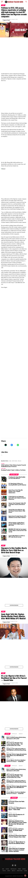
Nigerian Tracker (6, 20)
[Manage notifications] (25, 875)
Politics (4, 870)
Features (7, 869)
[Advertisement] (14, 57)
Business (24, 869)
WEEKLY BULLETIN (13, 869)
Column (25, 870)
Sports (8, 870)
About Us (13, 870)
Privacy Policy (19, 870)
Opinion (19, 869)
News (3, 869)
